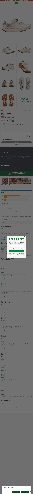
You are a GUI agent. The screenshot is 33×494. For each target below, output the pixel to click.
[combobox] (10, 246)
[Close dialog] (24, 237)
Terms (16, 255)
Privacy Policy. (20, 489)
